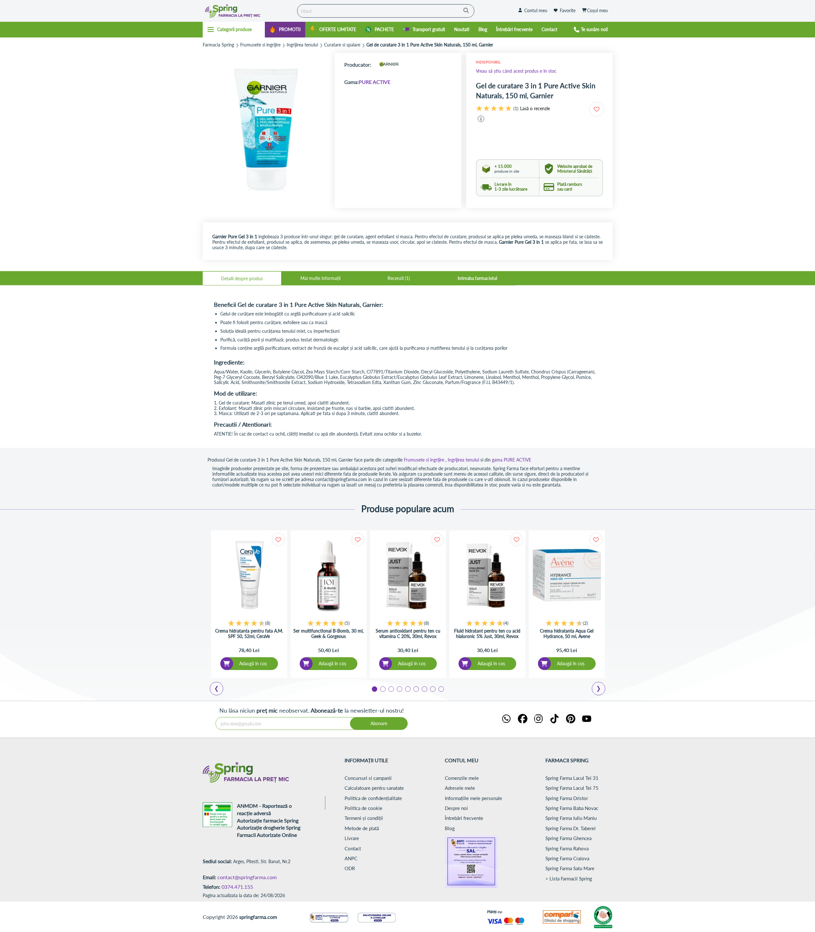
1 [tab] (374, 688)
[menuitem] (285, 29)
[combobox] (385, 10)
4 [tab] (399, 688)
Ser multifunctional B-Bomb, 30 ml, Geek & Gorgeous (328, 633)
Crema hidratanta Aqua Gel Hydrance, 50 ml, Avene (566, 633)
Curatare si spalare (342, 44)
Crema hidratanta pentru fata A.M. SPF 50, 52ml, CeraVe (249, 633)
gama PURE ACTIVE (511, 459)
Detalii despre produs (242, 278)
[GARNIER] (389, 64)
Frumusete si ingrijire (260, 44)
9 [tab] (440, 688)
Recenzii (398, 278)
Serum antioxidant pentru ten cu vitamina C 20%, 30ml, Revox (408, 633)
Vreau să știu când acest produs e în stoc (516, 71)
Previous (220, 690)
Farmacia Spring (218, 44)
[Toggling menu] (234, 29)
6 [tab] (415, 688)
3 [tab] (390, 688)
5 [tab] (407, 688)
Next (600, 690)
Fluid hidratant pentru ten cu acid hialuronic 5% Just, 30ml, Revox (487, 633)
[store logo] (248, 11)
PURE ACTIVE (374, 82)
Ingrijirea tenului (302, 44)
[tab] (242, 278)
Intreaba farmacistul (477, 278)
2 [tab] (382, 688)
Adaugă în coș (253, 663)
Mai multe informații (320, 278)
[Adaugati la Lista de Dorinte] (278, 539)
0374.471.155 (237, 887)
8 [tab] (432, 688)
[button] (481, 119)
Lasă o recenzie (535, 108)
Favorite (567, 10)
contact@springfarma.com (247, 877)
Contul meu (535, 10)
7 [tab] (424, 688)
